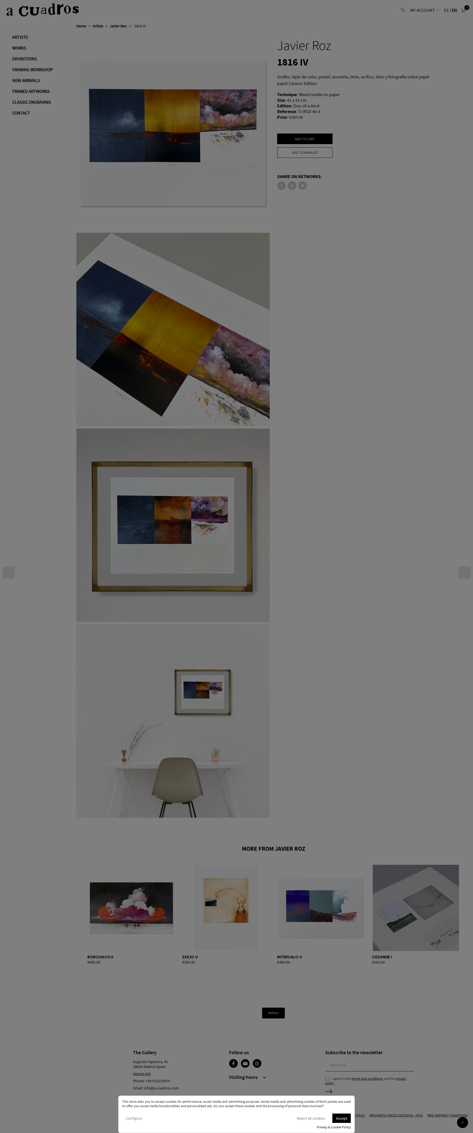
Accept (341, 1118)
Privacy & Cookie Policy (334, 1127)
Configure (134, 1118)
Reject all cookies (311, 1118)
